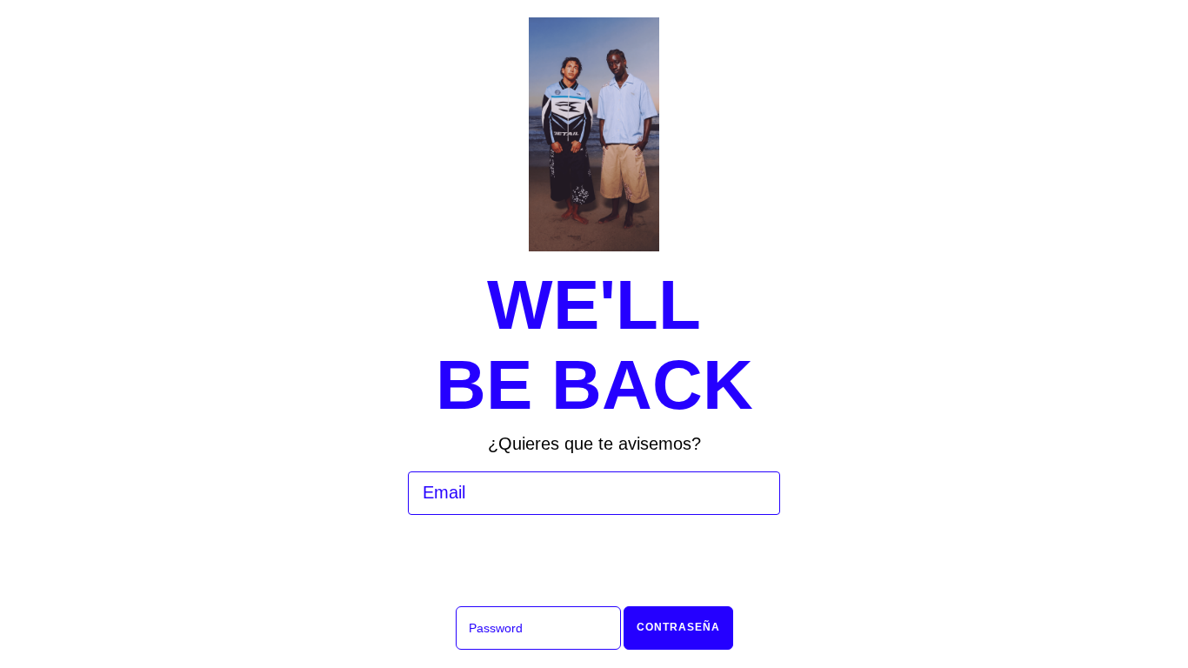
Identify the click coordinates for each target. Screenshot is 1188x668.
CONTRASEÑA (678, 627)
